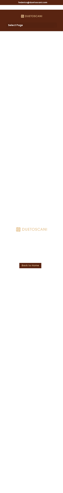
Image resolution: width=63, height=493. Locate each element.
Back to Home (30, 265)
